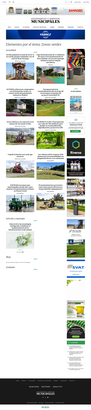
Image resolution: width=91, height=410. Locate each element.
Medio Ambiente (50, 161)
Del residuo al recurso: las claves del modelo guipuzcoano (76, 369)
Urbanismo (50, 65)
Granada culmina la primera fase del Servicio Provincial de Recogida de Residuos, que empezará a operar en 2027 (76, 359)
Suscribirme (75, 131)
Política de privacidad (32, 402)
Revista (24, 381)
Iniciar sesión (78, 2)
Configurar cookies (59, 402)
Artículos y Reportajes (44, 381)
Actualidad (32, 381)
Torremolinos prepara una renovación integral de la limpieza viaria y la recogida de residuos (76, 347)
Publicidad (64, 381)
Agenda (56, 381)
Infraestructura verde (20, 61)
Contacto (72, 381)
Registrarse (86, 2)
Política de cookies (49, 402)
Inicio (17, 381)
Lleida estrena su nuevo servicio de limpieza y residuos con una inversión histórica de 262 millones (76, 353)
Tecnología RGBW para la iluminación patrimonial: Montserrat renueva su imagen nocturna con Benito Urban (76, 364)
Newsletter (57, 387)
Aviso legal (41, 402)
